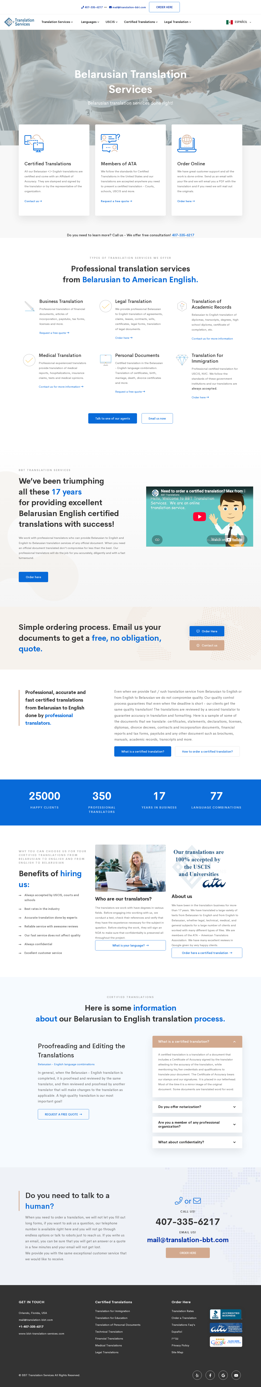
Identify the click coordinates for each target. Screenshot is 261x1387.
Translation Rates (183, 1311)
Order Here (209, 631)
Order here (33, 577)
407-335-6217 (183, 235)
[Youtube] (236, 1375)
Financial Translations (109, 1338)
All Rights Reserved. (67, 1375)
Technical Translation (109, 1331)
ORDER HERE (164, 7)
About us (182, 896)
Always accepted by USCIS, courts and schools (51, 897)
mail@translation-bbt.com (188, 1240)
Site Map (177, 1352)
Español (177, 1331)
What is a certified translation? (142, 751)
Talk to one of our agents (112, 418)
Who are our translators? (123, 899)
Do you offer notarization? (179, 1107)
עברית (175, 1338)
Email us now (157, 418)
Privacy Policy (180, 1345)
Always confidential (38, 944)
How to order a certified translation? (207, 751)
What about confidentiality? (181, 1142)
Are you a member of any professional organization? (189, 1124)
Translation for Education (111, 1318)
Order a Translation (184, 1318)
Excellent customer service (43, 953)
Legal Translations (106, 1352)
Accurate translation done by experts (50, 917)
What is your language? (128, 945)
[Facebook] (210, 1375)
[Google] (223, 1375)
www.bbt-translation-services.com (41, 1333)
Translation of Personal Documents (117, 1324)
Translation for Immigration (112, 1311)
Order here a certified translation (205, 953)
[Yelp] (197, 1375)
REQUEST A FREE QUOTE (62, 1114)
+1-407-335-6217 (31, 1326)
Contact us (209, 645)
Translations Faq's (183, 1324)
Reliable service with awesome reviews (51, 926)
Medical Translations (108, 1345)
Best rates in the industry (42, 909)
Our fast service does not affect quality (52, 935)
